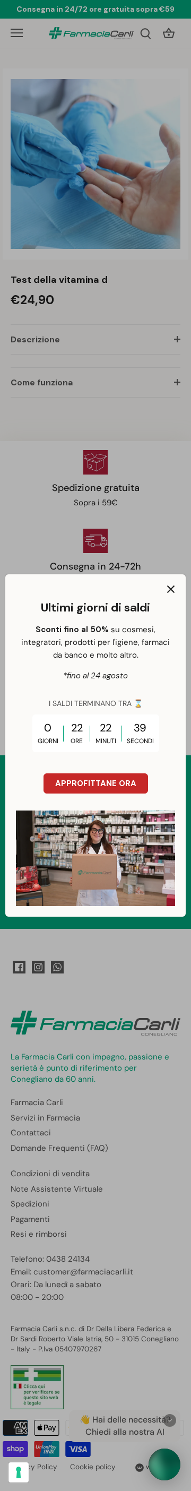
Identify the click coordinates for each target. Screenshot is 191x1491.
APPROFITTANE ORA (95, 783)
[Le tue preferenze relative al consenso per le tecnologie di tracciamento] (18, 1472)
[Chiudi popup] (171, 589)
